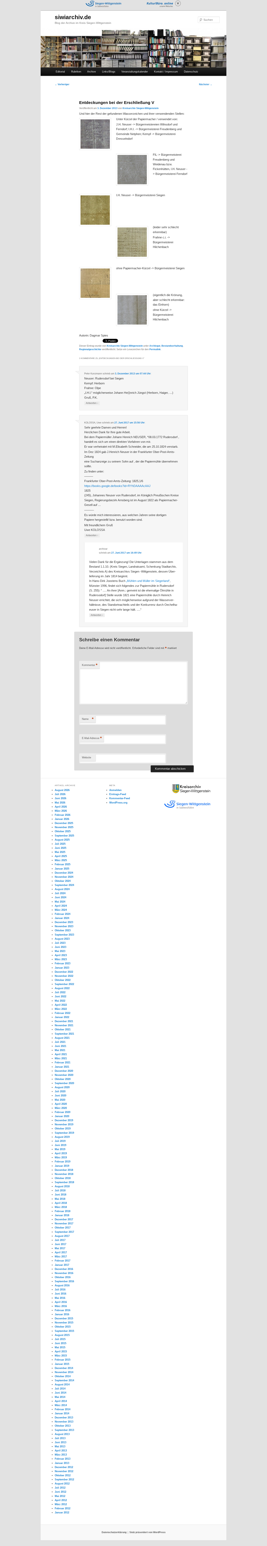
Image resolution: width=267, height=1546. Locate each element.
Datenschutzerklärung (114, 1532)
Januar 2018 (62, 1215)
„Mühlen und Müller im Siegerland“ (148, 580)
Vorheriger (62, 84)
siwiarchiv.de (73, 17)
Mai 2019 (60, 1149)
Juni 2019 (60, 1145)
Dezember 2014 (64, 1368)
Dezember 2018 (64, 1169)
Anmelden (115, 790)
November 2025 (64, 827)
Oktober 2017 (63, 1227)
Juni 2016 (60, 1293)
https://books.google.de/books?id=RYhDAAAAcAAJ (117, 486)
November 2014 (64, 1372)
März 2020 (61, 1108)
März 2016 (61, 1306)
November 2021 (64, 1025)
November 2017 (64, 1223)
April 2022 (61, 1004)
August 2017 (62, 1236)
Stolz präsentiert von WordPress (147, 1532)
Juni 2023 (60, 947)
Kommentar (90, 665)
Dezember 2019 (64, 1120)
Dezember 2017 (64, 1219)
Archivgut (154, 345)
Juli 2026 (60, 794)
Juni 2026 (60, 798)
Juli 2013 (60, 1438)
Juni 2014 (60, 1392)
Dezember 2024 (64, 872)
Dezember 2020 (64, 1070)
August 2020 (62, 1087)
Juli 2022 (60, 992)
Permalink (155, 349)
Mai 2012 (60, 1496)
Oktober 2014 (63, 1376)
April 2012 (61, 1500)
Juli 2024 (60, 893)
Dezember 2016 (64, 1269)
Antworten (92, 403)
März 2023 (61, 959)
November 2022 (64, 975)
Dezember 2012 (64, 1467)
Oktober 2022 (63, 980)
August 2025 (62, 839)
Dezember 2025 (64, 823)
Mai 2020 (60, 1099)
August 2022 (62, 988)
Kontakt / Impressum (166, 71)
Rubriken (76, 71)
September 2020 (64, 1083)
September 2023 (64, 934)
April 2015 (61, 1351)
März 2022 (61, 1008)
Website (86, 757)
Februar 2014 (62, 1409)
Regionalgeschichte (90, 349)
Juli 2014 (60, 1388)
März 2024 (61, 909)
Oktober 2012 (63, 1475)
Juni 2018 (60, 1194)
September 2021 (64, 1033)
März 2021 (61, 1058)
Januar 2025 (62, 868)
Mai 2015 (60, 1347)
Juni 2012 (60, 1491)
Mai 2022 (60, 1000)
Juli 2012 (60, 1487)
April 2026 (61, 806)
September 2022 (64, 984)
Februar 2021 (62, 1062)
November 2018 (64, 1174)
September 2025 (64, 835)
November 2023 (64, 926)
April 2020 (61, 1103)
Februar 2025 (62, 864)
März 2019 (61, 1157)
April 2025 (61, 856)
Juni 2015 (60, 1343)
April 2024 (61, 905)
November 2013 (64, 1421)
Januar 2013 (62, 1463)
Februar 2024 (62, 914)
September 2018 (64, 1182)
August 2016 (62, 1285)
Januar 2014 (62, 1413)
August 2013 (62, 1434)
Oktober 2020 (63, 1079)
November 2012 (64, 1471)
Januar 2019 (62, 1165)
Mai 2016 (60, 1297)
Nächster (205, 84)
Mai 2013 (60, 1446)
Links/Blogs (108, 71)
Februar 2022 (62, 1013)
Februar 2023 (62, 963)
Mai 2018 (60, 1198)
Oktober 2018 (63, 1178)
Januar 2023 (62, 967)
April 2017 (61, 1252)
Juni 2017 (60, 1244)
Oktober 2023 (63, 930)
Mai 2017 (60, 1248)
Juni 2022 (60, 996)
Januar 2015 (62, 1364)
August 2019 (62, 1136)
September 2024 (64, 885)
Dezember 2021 (64, 1021)
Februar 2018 (62, 1211)
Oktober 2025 (63, 831)
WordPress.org (118, 802)
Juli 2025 (60, 843)
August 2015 (62, 1335)
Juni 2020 (60, 1095)
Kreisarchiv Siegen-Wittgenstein (141, 108)
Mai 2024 (60, 901)
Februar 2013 (62, 1458)
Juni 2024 (60, 897)
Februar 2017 (62, 1260)
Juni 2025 (60, 847)
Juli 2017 (60, 1240)
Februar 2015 (62, 1359)
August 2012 (62, 1483)
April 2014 (61, 1401)
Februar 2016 (62, 1310)
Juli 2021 (60, 1042)
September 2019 (64, 1132)
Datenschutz (191, 71)
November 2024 (64, 876)
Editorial (60, 71)
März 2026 (61, 810)
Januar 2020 (62, 1116)
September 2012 (64, 1479)
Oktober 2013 (63, 1425)
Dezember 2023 (64, 922)
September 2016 (64, 1281)
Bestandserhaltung (172, 345)
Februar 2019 (62, 1161)
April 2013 (61, 1450)
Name (88, 719)
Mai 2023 (60, 951)
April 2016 (61, 1302)
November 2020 (64, 1075)
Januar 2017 (62, 1264)
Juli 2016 (60, 1289)
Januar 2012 (62, 1512)
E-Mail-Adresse (92, 738)
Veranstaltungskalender (134, 71)
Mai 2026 (60, 802)
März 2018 (61, 1207)
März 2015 (61, 1355)
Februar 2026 (62, 814)
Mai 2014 (60, 1397)
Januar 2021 (62, 1066)
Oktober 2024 (63, 880)
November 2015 (64, 1322)
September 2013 (64, 1430)
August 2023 (62, 938)
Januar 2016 (62, 1314)
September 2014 (64, 1380)
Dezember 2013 (64, 1417)
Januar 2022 (62, 1017)
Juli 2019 (60, 1141)
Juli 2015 (60, 1339)
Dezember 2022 (64, 971)
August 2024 (62, 889)
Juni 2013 (60, 1442)
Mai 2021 (60, 1050)
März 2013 (61, 1454)
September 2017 (64, 1231)
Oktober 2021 (63, 1029)
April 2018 (61, 1203)
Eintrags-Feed (117, 794)
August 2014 (62, 1384)
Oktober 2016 (63, 1277)
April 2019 (61, 1153)
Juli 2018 (60, 1190)
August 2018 (62, 1186)
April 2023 (61, 955)
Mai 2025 (60, 852)
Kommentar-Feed (119, 798)
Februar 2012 (62, 1508)
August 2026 (62, 790)
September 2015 (64, 1330)
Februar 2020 (62, 1112)
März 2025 (61, 860)
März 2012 (61, 1504)
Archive (91, 71)
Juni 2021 (60, 1046)
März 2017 (61, 1256)
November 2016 (64, 1273)
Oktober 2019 (63, 1128)
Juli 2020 (60, 1091)
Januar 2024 (62, 918)
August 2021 (62, 1037)
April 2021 (61, 1054)
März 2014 (61, 1405)
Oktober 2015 (63, 1326)
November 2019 (64, 1124)
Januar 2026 (62, 819)
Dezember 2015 (64, 1318)
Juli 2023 (60, 942)
